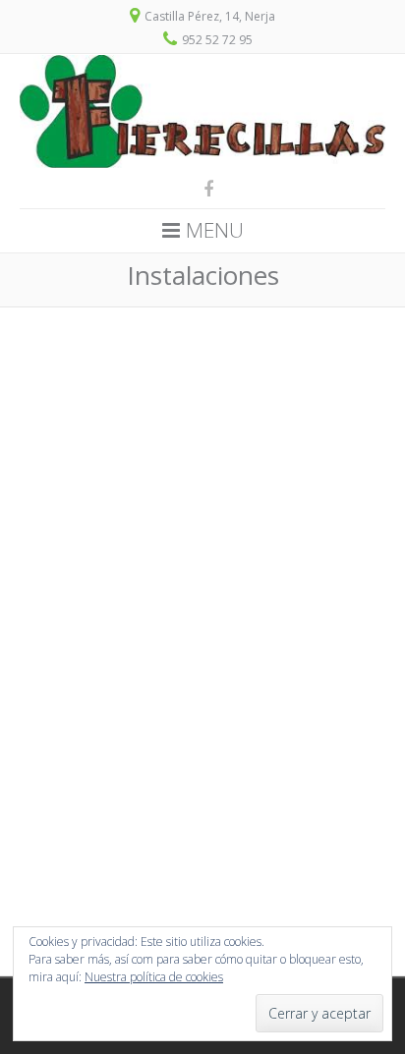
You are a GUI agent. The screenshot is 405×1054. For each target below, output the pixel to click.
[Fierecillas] (202, 163)
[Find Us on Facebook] (202, 188)
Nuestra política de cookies (154, 977)
